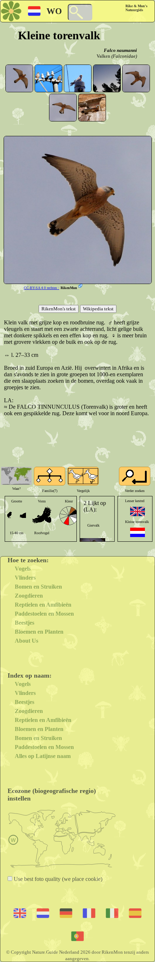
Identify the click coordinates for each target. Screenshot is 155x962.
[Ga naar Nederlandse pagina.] (137, 532)
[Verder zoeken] (134, 476)
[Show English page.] (137, 511)
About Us (26, 641)
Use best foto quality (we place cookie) (57, 879)
